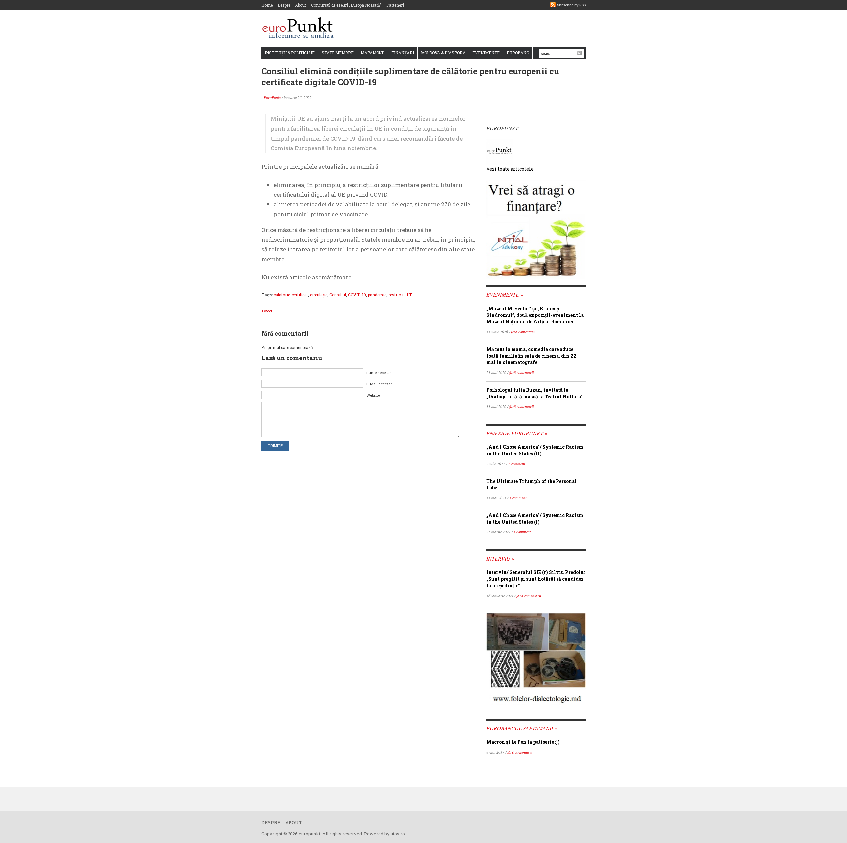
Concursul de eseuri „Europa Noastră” (346, 5)
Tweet (266, 310)
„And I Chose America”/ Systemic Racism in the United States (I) (534, 518)
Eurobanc (518, 52)
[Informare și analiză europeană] (299, 28)
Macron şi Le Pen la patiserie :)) (523, 742)
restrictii (396, 294)
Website (373, 395)
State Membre (338, 52)
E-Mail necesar (379, 383)
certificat (300, 294)
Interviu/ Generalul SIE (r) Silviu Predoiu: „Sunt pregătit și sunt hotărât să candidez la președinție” (535, 579)
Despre (284, 5)
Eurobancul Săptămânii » (521, 728)
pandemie (377, 294)
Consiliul (337, 294)
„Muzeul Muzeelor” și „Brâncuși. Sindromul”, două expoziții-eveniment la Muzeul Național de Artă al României (535, 315)
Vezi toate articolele (510, 169)
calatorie (282, 294)
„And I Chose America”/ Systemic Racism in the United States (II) (534, 450)
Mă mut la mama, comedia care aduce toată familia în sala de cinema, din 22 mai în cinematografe (531, 355)
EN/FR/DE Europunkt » (516, 433)
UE (409, 294)
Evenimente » (504, 294)
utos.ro (398, 834)
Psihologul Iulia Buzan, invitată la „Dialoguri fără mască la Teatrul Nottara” (534, 393)
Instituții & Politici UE (290, 52)
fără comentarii (523, 331)
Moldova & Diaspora (443, 52)
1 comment (516, 463)
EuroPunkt (272, 97)
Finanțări (402, 52)
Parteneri (395, 5)
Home (267, 5)
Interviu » (500, 558)
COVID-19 (357, 294)
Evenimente (486, 52)
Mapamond (372, 52)
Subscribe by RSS (571, 4)
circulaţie (318, 294)
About (300, 5)
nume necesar (378, 372)
